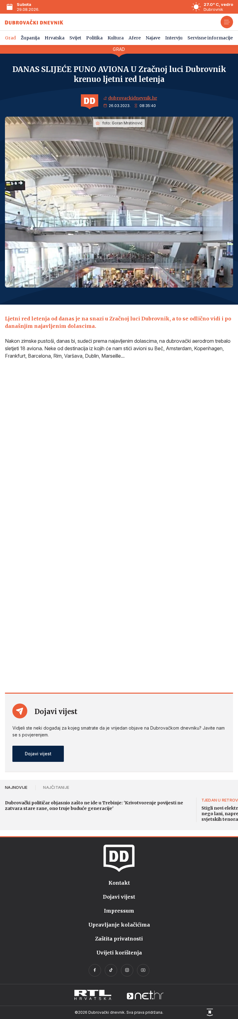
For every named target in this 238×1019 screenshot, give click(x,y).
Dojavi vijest (38, 753)
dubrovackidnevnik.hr (132, 98)
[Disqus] (119, 446)
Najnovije (16, 787)
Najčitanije (56, 787)
